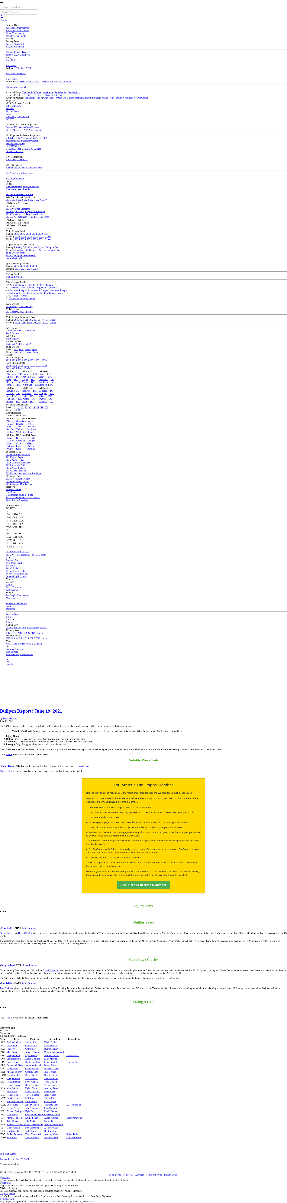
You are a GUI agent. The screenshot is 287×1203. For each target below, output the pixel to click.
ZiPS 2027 (11, 159)
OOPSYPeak (12, 130)
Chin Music (48, 97)
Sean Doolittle (51, 1062)
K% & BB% (33, 627)
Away (34, 349)
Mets (8, 396)
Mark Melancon (14, 1118)
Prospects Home (13, 489)
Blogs (9, 617)
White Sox (27, 385)
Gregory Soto (31, 1072)
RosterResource (84, 766)
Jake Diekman (6, 988)
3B (30, 407)
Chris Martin (31, 1045)
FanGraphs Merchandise (17, 30)
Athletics (43, 379)
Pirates (25, 399)
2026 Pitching (26, 306)
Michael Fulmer (14, 1072)
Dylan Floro (31, 1088)
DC (20, 374)
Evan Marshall (51, 1058)
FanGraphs (11, 65)
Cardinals (26, 393)
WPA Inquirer (12, 338)
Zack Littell (49, 1121)
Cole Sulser (30, 1049)
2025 (8, 200)
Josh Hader (12, 1091)
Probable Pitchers (31, 186)
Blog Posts (25, 54)
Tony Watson (50, 1081)
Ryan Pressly (13, 1075)
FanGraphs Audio (33, 97)
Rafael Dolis (72, 1134)
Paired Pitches (12, 568)
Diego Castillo (13, 1127)
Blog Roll (10, 60)
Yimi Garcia (12, 1088)
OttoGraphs (142, 97)
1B (18, 407)
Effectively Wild (23, 68)
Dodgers (43, 393)
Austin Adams (51, 1118)
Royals (25, 376)
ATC (8, 114)
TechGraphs (60, 92)
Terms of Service (154, 1174)
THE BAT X (23, 116)
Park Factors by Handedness (19, 654)
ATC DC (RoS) (13, 146)
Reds (24, 401)
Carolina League (35, 293)
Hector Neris (13, 1108)
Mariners (43, 382)
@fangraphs (115, 1174)
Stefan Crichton (14, 1042)
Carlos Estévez (7, 771)
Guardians (27, 374)
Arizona (15, 295)
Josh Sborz (30, 1131)
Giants (42, 396)
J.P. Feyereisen (51, 1127)
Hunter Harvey (51, 1049)
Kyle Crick (30, 1111)
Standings (10, 608)
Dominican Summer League (22, 298)
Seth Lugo (30, 1098)
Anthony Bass (51, 1088)
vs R (21, 349)
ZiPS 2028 (22, 159)
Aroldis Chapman (15, 1101)
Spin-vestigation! (8, 1154)
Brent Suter (49, 1091)
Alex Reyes (12, 1114)
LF (34, 407)
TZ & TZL (35, 638)
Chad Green (50, 1101)
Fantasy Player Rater (16, 44)
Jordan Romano (14, 1134)
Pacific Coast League (43, 285)
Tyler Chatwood (33, 1134)
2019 (44, 200)
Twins (25, 382)
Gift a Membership (15, 33)
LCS (29, 320)
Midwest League (18, 290)
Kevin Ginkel (50, 1042)
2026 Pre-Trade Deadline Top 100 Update (26, 555)
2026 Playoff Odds (15, 211)
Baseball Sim (12, 560)
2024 (14, 200)
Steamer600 (11, 127)
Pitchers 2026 (25, 344)
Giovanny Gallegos (34, 1114)
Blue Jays (11, 374)
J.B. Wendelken (73, 1104)
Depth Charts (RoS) (15, 143)
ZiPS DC (16, 106)
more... (43, 627)
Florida (24, 295)
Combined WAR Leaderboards (20, 330)
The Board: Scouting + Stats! (19, 495)
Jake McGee (31, 1121)
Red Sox (10, 382)
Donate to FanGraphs (16, 36)
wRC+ (17, 627)
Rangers (43, 385)
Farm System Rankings (17, 500)
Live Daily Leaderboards (18, 189)
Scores (9, 606)
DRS (21, 638)
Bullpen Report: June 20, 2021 (14, 1159)
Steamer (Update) (29, 140)
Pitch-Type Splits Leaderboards (21, 255)
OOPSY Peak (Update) (31, 130)
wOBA (9, 627)
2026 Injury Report (15, 457)
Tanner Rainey (32, 1137)
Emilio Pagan (31, 1118)
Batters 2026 (12, 344)
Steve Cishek (31, 1081)
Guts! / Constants (14, 587)
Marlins (10, 393)
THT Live (26, 95)
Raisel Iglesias (13, 1081)
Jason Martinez (10, 718)
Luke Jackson (50, 1045)
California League (17, 293)
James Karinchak (33, 1065)
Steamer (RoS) (13, 140)
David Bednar (51, 1111)
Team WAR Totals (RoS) (18, 368)
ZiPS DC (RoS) (40, 138)
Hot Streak (11, 565)
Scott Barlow (31, 1078)
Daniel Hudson (73, 1137)
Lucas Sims (12, 1062)
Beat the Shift (65, 81)
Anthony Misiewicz (53, 1124)
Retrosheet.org (7, 1199)
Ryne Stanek (31, 1075)
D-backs (43, 391)
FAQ (16, 54)
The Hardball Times (31, 92)
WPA (28, 643)
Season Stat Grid (14, 258)
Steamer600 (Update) (28, 127)
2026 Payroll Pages (15, 460)
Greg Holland (8, 965)
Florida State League (54, 293)
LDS (36, 320)
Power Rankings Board (17, 573)
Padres (42, 399)
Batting (9, 277)
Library (9, 584)
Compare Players (36, 247)
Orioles (9, 376)
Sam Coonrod (50, 1108)
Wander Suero (51, 1137)
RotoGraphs (11, 79)
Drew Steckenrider (34, 1124)
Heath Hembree (32, 1062)
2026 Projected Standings (18, 209)
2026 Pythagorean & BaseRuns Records (25, 214)
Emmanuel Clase (15, 1065)
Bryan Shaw (50, 1065)
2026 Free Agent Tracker (18, 478)
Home (27, 349)
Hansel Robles (25, 933)
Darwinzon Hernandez (55, 1052)
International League (22, 285)
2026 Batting (12, 306)
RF (42, 407)
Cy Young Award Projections (19, 173)
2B (22, 407)
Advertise (139, 1174)
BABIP (19, 633)
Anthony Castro (51, 1134)
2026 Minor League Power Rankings (23, 473)
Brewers (26, 391)
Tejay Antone (72, 1062)
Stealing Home (107, 97)
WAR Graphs (12, 333)
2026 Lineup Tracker (16, 470)
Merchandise (12, 598)
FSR (27, 638)
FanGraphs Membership (17, 28)
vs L (16, 349)
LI (33, 643)
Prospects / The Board (16, 603)
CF (37, 407)
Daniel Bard (7, 766)
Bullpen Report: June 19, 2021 (31, 711)
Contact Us (128, 1174)
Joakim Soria (31, 1042)
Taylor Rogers (6, 933)
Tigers (25, 379)
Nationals (10, 399)
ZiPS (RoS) (11, 138)
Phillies (9, 401)
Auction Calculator (15, 46)
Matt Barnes (12, 1052)
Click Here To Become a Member (143, 885)
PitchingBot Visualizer (16, 571)
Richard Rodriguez (16, 1111)
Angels (42, 374)
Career (47, 234)
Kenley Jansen (13, 1085)
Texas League (50, 287)
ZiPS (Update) (25, 138)
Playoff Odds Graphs (35, 211)
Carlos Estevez (32, 1068)
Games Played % (34, 167)
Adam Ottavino (32, 1052)
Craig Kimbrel (13, 1055)
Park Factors (12, 590)
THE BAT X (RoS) (32, 149)
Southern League (35, 287)
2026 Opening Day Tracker (19, 484)
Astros (42, 376)
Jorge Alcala (50, 1095)
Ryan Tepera (31, 1055)
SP (16, 410)
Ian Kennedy (13, 1131)
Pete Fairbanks (32, 1127)
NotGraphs (48, 92)
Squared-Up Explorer (16, 576)
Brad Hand (12, 1137)
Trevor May (49, 1098)
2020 (38, 200)
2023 (20, 200)
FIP (7, 633)
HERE (9, 754)
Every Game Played (15, 167)
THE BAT (11, 116)
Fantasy (46, 95)
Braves (9, 391)
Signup (9, 54)
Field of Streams (49, 81)
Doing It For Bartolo (125, 97)
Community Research (16, 87)
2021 (32, 200)
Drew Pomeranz (74, 1118)
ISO (24, 627)
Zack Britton (31, 1101)
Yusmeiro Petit (51, 1104)
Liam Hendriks (14, 1058)
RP (19, 410)
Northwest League (58, 290)
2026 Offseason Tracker (17, 481)
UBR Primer (18, 643)
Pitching (18, 277)
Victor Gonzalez (52, 1085)
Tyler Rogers (13, 1121)
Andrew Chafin (51, 1055)
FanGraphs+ (74, 92)
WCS (44, 320)
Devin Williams (32, 1091)
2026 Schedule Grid (15, 465)
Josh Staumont (52, 970)
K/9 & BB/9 (30, 633)
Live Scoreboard (14, 186)
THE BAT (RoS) (14, 149)
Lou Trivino (7, 983)
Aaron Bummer (32, 1058)
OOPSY (10, 119)
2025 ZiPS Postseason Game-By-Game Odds (27, 217)
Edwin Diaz (12, 1098)
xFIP (12, 633)
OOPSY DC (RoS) (15, 151)
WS (22, 320)
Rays (8, 379)
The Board (11, 492)
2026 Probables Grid (16, 468)
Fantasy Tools (12, 614)
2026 (16, 234)
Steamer (10, 108)
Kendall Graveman (16, 1124)
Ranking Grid (20, 247)
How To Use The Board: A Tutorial (23, 497)
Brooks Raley (50, 1075)
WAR (8, 643)
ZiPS (8, 106)
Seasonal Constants (15, 649)
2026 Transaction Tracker (18, 462)
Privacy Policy (171, 1174)
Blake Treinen (32, 1085)
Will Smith (12, 1045)
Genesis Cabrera (52, 1114)
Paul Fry (11, 1049)
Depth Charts (12, 111)
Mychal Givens (51, 1068)
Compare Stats (52, 247)
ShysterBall (57, 95)
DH (46, 407)
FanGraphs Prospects (16, 73)
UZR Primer (12, 638)
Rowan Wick (72, 1055)
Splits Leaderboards (15, 252)
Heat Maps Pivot (14, 563)
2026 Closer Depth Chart (18, 454)
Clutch (38, 643)
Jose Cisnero (50, 1072)
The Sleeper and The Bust (27, 81)
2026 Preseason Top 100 (17, 551)
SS (26, 407)
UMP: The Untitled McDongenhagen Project (77, 97)
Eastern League (18, 287)
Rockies (43, 401)
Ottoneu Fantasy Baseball (18, 52)
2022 (26, 200)
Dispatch (37, 95)
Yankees (10, 385)
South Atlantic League (37, 290)
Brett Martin (50, 1131)
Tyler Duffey (7, 928)
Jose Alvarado (32, 1108)
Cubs (24, 396)
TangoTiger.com (7, 1193)
